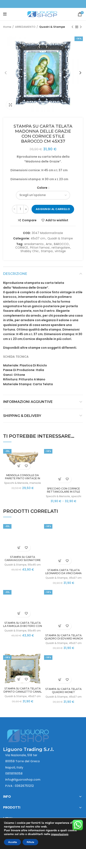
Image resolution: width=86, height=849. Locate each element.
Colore (42, 187)
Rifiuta (30, 842)
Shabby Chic (29, 251)
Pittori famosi (39, 247)
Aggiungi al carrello (53, 209)
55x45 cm (34, 564)
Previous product (72, 27)
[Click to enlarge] (10, 105)
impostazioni (59, 834)
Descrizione (15, 274)
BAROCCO (61, 244)
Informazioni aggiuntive (28, 402)
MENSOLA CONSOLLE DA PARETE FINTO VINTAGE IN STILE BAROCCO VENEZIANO (23, 478)
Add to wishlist (57, 220)
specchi (76, 496)
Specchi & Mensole (16, 483)
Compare (29, 220)
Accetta (12, 842)
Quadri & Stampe (52, 27)
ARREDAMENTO (25, 27)
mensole (35, 483)
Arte (49, 244)
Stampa (47, 251)
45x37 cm (38, 238)
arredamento (34, 244)
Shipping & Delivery (22, 416)
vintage (60, 251)
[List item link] (43, 773)
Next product (81, 27)
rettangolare (61, 247)
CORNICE (21, 247)
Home (7, 27)
